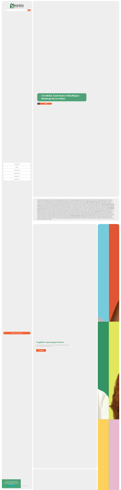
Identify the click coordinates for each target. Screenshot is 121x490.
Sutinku (8, 485)
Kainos (17, 167)
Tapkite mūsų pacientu (16, 333)
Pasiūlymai (17, 176)
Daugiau (41, 350)
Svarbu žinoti (17, 173)
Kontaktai (16, 179)
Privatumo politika (13, 485)
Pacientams (17, 170)
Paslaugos (16, 164)
